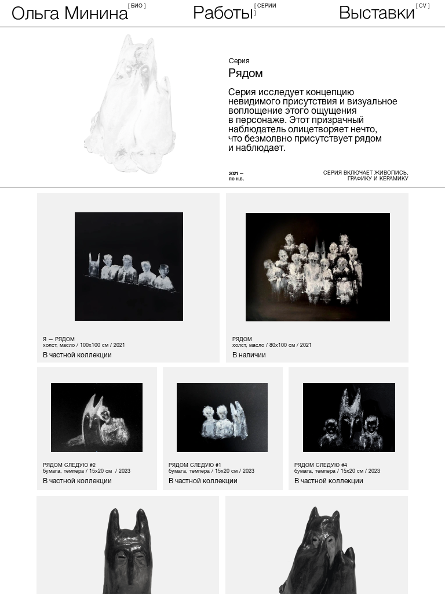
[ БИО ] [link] (137, 5)
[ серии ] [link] (266, 8)
